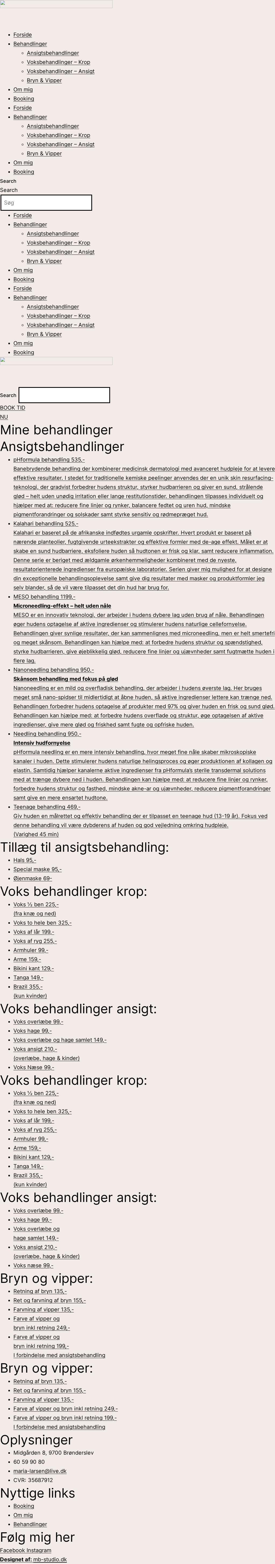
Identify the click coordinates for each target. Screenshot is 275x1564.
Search (8, 181)
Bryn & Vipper (44, 80)
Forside (22, 34)
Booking (23, 98)
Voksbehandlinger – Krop (58, 62)
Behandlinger (30, 44)
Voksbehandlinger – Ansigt (61, 71)
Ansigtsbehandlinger (53, 53)
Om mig (23, 89)
